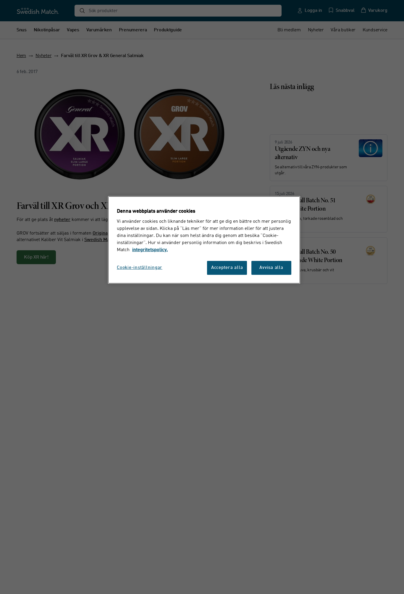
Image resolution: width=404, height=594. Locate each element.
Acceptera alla (227, 267)
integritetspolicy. (150, 249)
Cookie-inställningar (139, 267)
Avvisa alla (271, 267)
